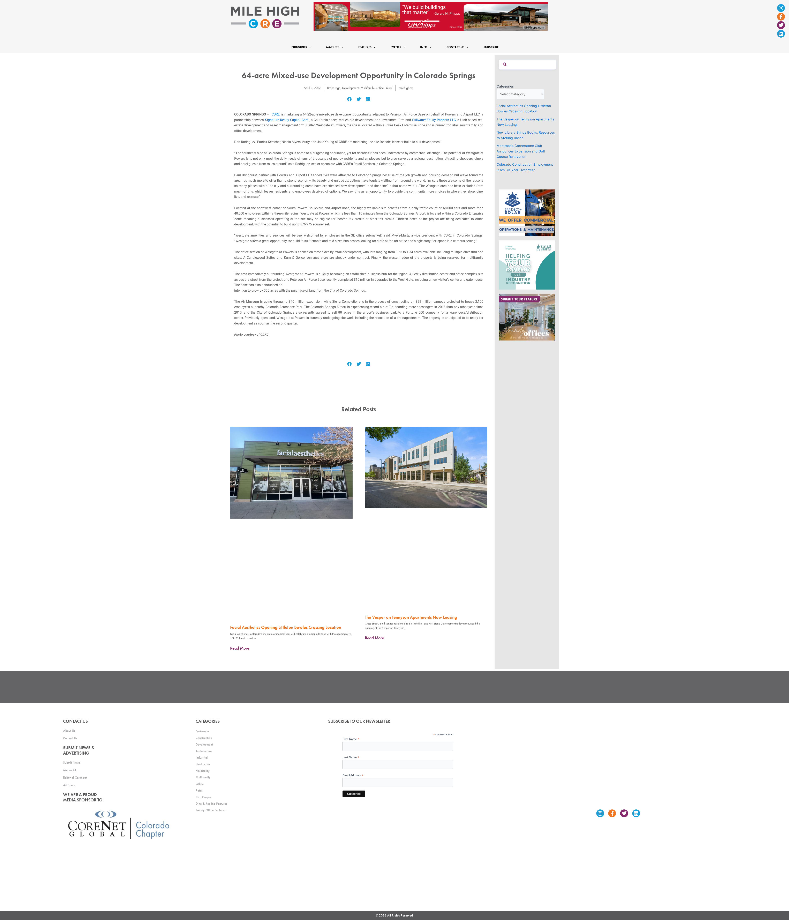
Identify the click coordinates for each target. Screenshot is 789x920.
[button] (349, 99)
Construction (204, 738)
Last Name (351, 757)
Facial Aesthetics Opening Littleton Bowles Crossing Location (285, 627)
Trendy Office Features (211, 810)
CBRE (276, 114)
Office (380, 88)
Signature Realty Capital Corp (286, 120)
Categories (505, 86)
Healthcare (203, 764)
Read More (239, 648)
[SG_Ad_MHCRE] (527, 265)
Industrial (202, 757)
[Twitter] (781, 25)
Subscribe (490, 47)
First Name (351, 739)
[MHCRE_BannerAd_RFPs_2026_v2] (431, 16)
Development (350, 88)
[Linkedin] (781, 34)
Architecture (204, 751)
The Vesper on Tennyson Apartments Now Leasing (411, 617)
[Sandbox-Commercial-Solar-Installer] (527, 213)
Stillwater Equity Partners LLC (434, 120)
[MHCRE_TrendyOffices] (527, 317)
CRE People (203, 797)
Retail (388, 88)
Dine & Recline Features (211, 803)
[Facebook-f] (781, 17)
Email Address (353, 775)
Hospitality (203, 771)
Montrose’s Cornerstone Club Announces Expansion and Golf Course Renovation (521, 151)
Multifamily (367, 88)
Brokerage (333, 88)
